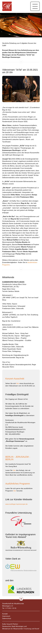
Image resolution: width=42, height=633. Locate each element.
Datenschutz (6, 618)
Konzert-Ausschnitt (14, 378)
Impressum (6, 616)
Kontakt (5, 614)
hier (17, 383)
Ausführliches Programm (17, 483)
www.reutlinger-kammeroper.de (16, 504)
